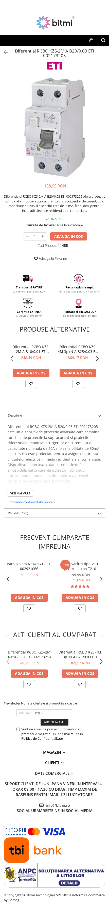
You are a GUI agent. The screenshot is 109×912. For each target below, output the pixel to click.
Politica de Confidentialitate (42, 738)
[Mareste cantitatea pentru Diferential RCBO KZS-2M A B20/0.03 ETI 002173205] (42, 236)
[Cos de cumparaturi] (91, 40)
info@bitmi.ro (57, 805)
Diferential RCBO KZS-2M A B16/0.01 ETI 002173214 (31, 349)
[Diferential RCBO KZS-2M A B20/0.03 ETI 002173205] (54, 127)
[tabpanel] (54, 127)
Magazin (52, 752)
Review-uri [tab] (18, 513)
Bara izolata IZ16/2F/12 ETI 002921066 (29, 566)
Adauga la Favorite (52, 258)
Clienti (52, 762)
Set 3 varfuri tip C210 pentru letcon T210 (80, 566)
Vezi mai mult (20, 493)
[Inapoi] (4, 52)
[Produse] (7, 41)
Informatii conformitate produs (31, 502)
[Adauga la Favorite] (31, 384)
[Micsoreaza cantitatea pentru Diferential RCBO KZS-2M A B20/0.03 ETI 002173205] (27, 236)
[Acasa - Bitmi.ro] (54, 22)
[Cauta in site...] (103, 40)
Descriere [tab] (15, 415)
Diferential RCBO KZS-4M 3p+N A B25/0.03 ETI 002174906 (78, 349)
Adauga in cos (68, 236)
